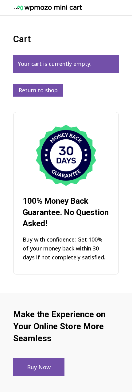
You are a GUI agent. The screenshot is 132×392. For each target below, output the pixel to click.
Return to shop (38, 90)
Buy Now (39, 367)
